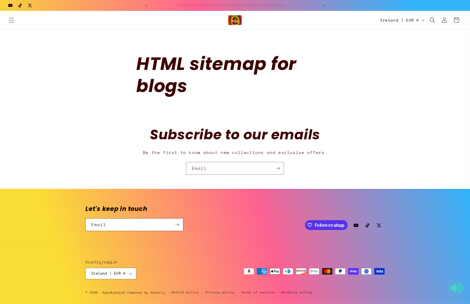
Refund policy (185, 292)
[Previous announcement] (146, 5)
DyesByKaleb (114, 292)
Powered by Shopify (146, 292)
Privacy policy (219, 292)
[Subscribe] (278, 168)
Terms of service (257, 292)
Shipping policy (297, 292)
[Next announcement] (324, 5)
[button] (11, 20)
